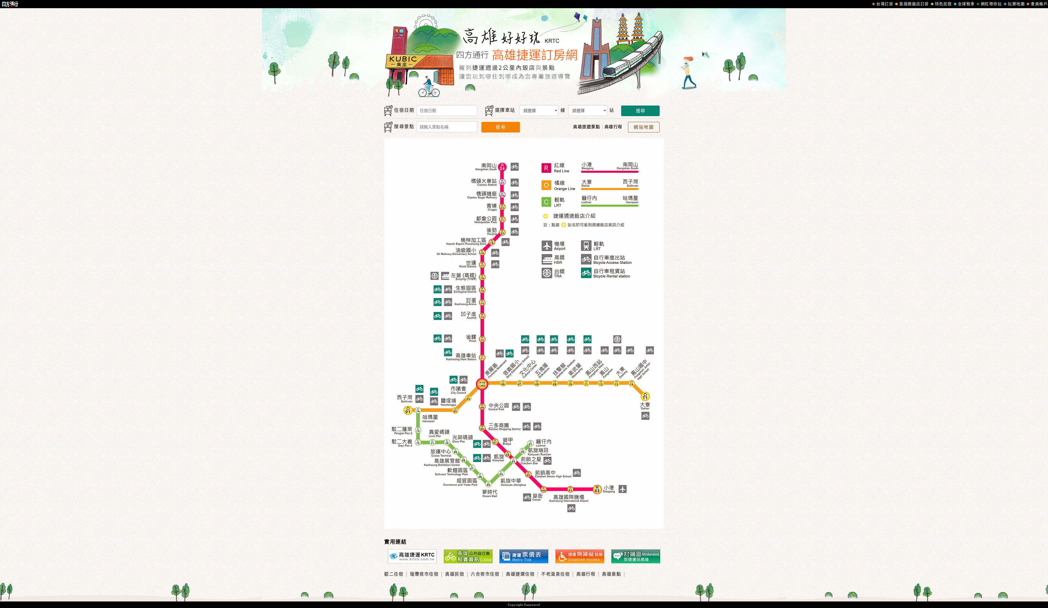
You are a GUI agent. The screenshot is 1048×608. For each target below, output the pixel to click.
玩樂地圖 (1016, 4)
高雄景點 (611, 574)
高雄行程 (586, 574)
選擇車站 (505, 110)
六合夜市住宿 (485, 574)
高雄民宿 (454, 574)
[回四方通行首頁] (10, 4)
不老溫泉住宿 (555, 574)
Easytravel (532, 604)
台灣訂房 (884, 4)
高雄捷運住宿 (520, 574)
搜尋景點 (404, 126)
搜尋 (640, 110)
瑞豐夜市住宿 (424, 574)
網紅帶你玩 (991, 4)
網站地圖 (644, 127)
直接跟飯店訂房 (914, 4)
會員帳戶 (1039, 4)
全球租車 (966, 4)
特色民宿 (943, 4)
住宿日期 (404, 110)
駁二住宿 (393, 574)
